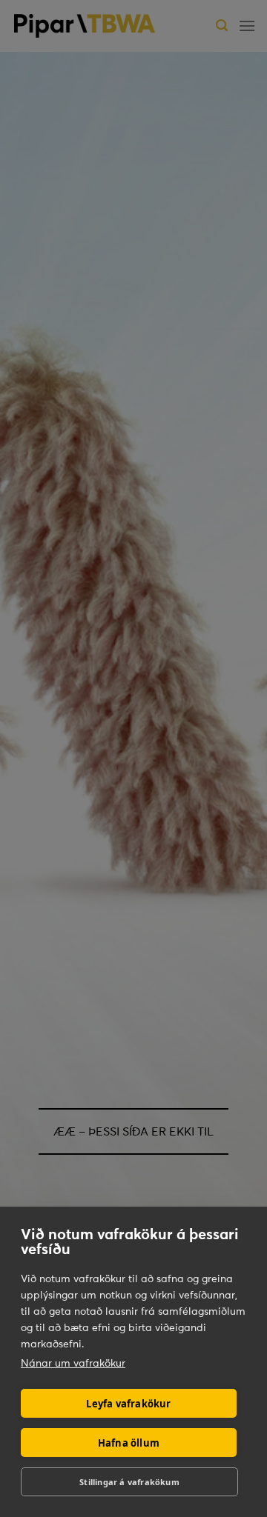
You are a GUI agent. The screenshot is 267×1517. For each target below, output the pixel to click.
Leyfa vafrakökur (128, 1403)
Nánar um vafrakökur (73, 1363)
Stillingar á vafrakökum (129, 1481)
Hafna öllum (128, 1443)
